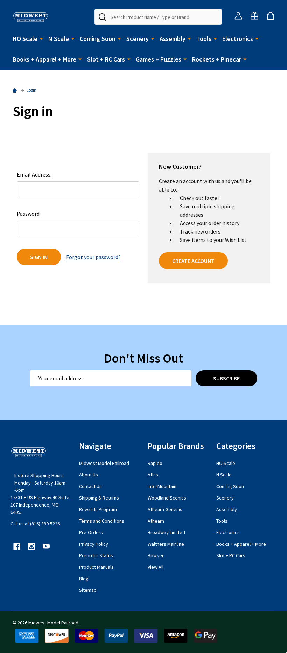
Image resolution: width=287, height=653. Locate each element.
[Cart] (270, 16)
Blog (84, 578)
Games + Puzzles (158, 59)
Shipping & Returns (99, 498)
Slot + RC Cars (106, 59)
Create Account (193, 260)
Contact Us (90, 486)
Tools (203, 39)
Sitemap (88, 590)
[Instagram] (31, 546)
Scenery (137, 39)
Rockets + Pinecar (216, 59)
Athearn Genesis (165, 509)
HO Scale (25, 39)
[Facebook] (16, 546)
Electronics (237, 39)
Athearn (156, 521)
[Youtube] (46, 546)
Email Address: (34, 174)
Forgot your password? (93, 256)
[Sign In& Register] (238, 16)
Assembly (173, 39)
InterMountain (162, 486)
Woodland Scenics (167, 498)
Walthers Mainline (166, 544)
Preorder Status (96, 555)
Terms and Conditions (101, 521)
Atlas (153, 475)
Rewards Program (98, 509)
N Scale (58, 39)
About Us (88, 475)
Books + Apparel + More (44, 59)
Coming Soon (97, 39)
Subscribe (226, 378)
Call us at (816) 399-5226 (35, 524)
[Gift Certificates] (254, 16)
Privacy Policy (93, 544)
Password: (29, 213)
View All (155, 567)
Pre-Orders (91, 532)
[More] (41, 38)
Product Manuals (96, 567)
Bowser (156, 555)
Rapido (155, 463)
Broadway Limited (166, 532)
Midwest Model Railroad (104, 463)
